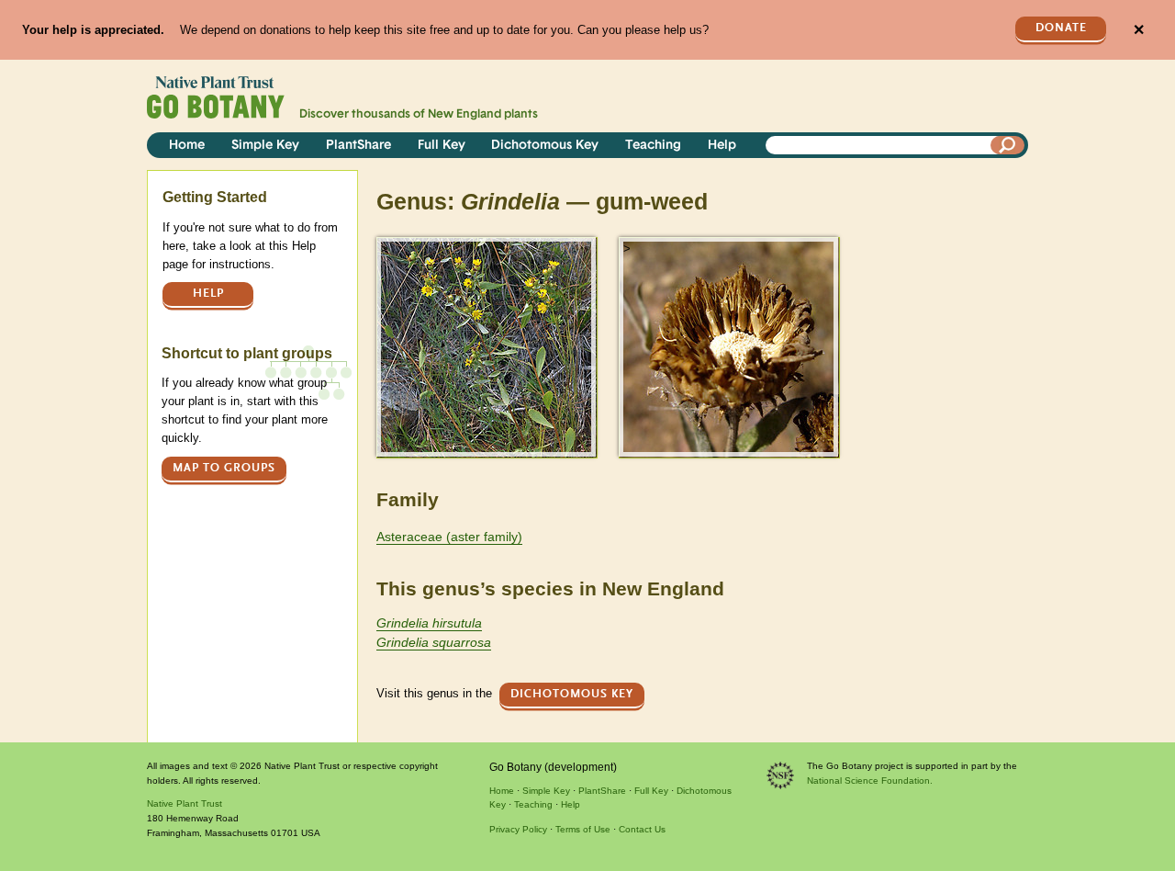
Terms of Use (582, 829)
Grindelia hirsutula (429, 623)
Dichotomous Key (545, 146)
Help (722, 146)
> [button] (384, 248)
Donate (1061, 28)
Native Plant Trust (184, 803)
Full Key (441, 146)
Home (187, 146)
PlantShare (358, 146)
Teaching (653, 146)
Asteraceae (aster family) (449, 536)
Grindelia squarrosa (433, 642)
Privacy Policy (518, 829)
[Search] (1007, 145)
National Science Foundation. (870, 780)
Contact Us (642, 829)
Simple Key (265, 146)
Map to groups (224, 468)
